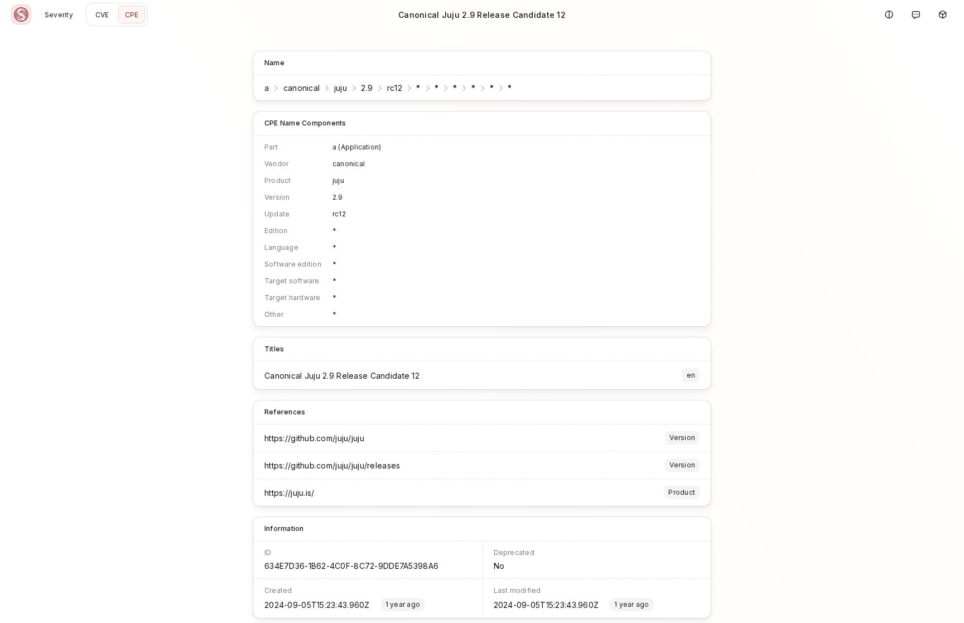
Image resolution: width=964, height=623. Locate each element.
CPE (132, 15)
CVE (102, 15)
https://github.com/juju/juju (314, 438)
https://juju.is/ (289, 493)
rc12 (394, 88)
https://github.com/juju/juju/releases (332, 465)
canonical (301, 88)
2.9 (367, 88)
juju (340, 88)
